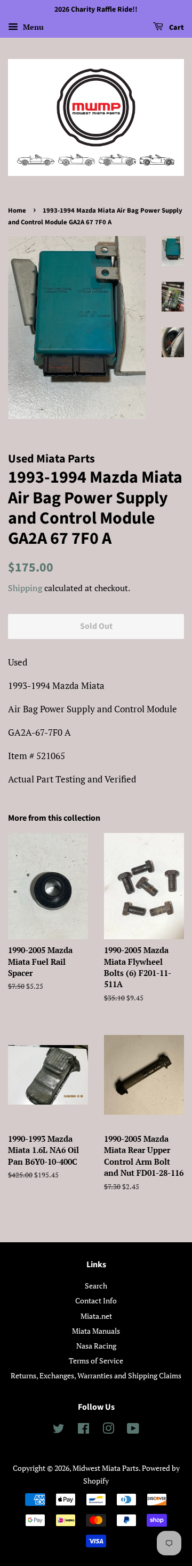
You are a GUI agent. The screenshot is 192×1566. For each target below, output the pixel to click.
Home (17, 210)
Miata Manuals (96, 1331)
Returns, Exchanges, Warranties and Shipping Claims (96, 1375)
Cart (175, 27)
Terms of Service (96, 1360)
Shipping (25, 588)
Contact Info (96, 1300)
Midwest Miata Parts (106, 1468)
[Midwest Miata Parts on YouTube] (133, 1430)
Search (96, 1286)
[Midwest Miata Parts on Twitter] (59, 1430)
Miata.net (96, 1316)
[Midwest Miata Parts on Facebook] (83, 1430)
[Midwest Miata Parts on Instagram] (108, 1430)
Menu (32, 27)
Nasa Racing (96, 1346)
